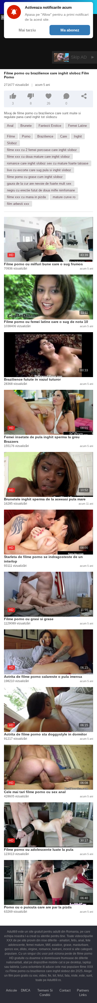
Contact (65, 990)
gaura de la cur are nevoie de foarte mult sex (39, 183)
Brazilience (45, 136)
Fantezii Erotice (50, 126)
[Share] (84, 96)
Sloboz (12, 143)
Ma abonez (69, 30)
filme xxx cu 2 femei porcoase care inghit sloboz (42, 150)
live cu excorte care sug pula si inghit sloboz (39, 170)
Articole (11, 990)
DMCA (25, 990)
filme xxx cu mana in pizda (26, 197)
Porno (26, 136)
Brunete (26, 126)
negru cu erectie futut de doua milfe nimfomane (41, 190)
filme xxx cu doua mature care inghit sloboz (38, 156)
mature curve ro (64, 197)
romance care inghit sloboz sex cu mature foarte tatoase (47, 163)
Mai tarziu (27, 30)
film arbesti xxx (18, 204)
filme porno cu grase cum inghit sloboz (35, 177)
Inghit (78, 136)
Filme (11, 136)
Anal (10, 126)
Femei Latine (77, 126)
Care (63, 136)
